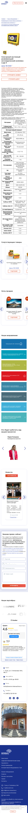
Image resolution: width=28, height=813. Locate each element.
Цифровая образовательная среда (10, 760)
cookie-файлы (10, 806)
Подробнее (14, 271)
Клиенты (3, 774)
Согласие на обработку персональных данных (12, 548)
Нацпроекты (4, 763)
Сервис (3, 778)
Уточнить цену (13, 79)
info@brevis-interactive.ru (15, 71)
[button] (1, 261)
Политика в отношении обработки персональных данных (11, 803)
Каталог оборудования (7, 771)
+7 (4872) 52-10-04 (10, 70)
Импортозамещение (6, 765)
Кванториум (4, 758)
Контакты (4, 781)
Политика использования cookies (10, 805)
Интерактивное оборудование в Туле (11, 767)
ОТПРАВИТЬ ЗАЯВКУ (14, 75)
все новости (12, 475)
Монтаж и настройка (6, 776)
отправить (14, 585)
